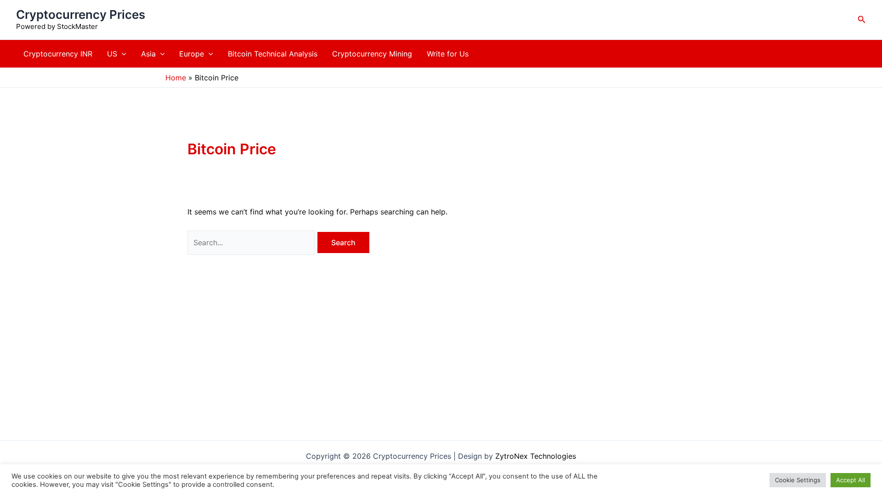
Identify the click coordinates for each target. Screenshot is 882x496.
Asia (148, 53)
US (112, 53)
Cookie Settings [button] (797, 480)
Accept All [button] (850, 480)
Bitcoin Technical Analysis (272, 53)
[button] (862, 19)
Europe (191, 53)
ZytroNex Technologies (535, 456)
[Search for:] (252, 242)
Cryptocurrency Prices (80, 14)
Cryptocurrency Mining (372, 53)
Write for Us (448, 53)
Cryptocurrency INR (57, 53)
